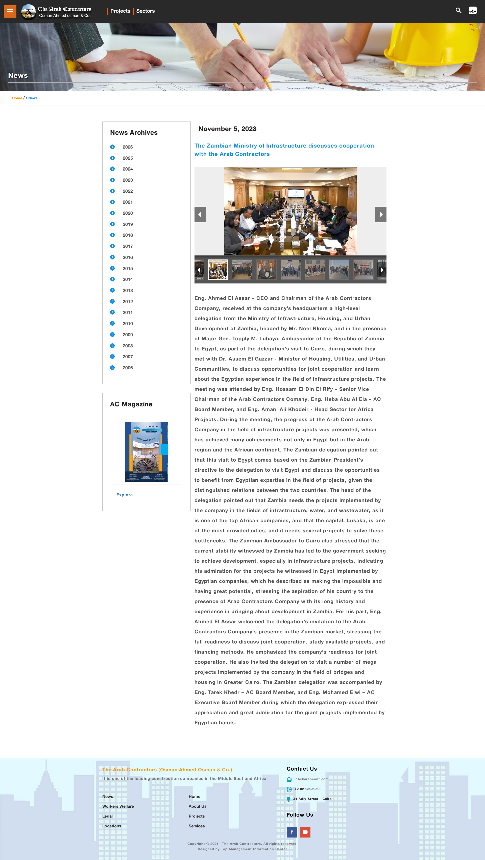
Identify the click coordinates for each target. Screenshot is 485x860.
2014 (128, 280)
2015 (128, 269)
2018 (128, 235)
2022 (128, 192)
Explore (124, 495)
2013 (128, 291)
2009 (128, 335)
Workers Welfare (118, 806)
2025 (128, 158)
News (33, 98)
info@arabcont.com (312, 779)
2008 (128, 346)
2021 (128, 202)
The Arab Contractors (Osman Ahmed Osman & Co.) (167, 770)
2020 (128, 214)
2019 (128, 225)
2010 (128, 324)
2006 (128, 368)
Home (17, 98)
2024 (128, 169)
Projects (120, 11)
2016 (128, 258)
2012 (128, 302)
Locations (111, 826)
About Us (198, 806)
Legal (107, 816)
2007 (128, 357)
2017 (128, 247)
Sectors (145, 11)
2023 (128, 180)
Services (197, 826)
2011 (128, 313)
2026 (128, 147)
